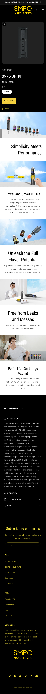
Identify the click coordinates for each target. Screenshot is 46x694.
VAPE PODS (10, 572)
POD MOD (9, 584)
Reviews (8, 616)
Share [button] (7, 109)
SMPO (19, 687)
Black (6, 92)
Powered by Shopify (26, 687)
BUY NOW (8, 101)
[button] (3, 10)
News (7, 610)
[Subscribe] (38, 545)
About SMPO (10, 599)
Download (9, 578)
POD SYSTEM (10, 561)
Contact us (9, 605)
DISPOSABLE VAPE (13, 567)
